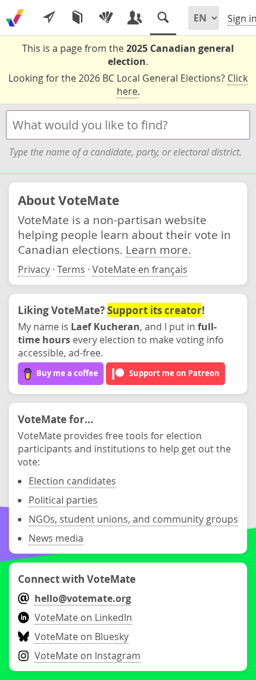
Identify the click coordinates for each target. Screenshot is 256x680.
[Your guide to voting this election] (49, 18)
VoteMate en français (140, 269)
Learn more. (158, 249)
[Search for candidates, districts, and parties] (163, 18)
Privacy (34, 269)
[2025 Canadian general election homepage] (15, 18)
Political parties (63, 500)
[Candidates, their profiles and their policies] (134, 18)
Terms (71, 269)
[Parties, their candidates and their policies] (106, 18)
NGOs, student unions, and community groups (133, 519)
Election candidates (72, 481)
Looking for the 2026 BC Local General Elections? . (128, 85)
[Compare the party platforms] (77, 18)
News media (56, 538)
